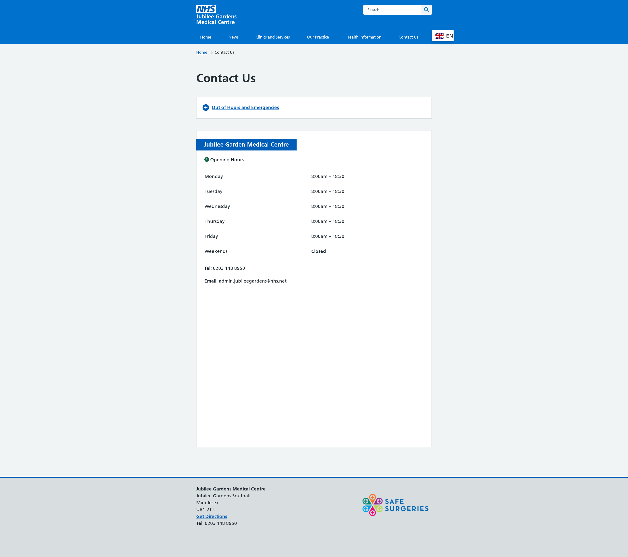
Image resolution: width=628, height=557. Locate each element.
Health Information (363, 37)
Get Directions (211, 516)
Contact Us (408, 37)
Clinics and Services (273, 37)
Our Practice (318, 37)
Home (205, 37)
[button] (314, 107)
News (233, 37)
